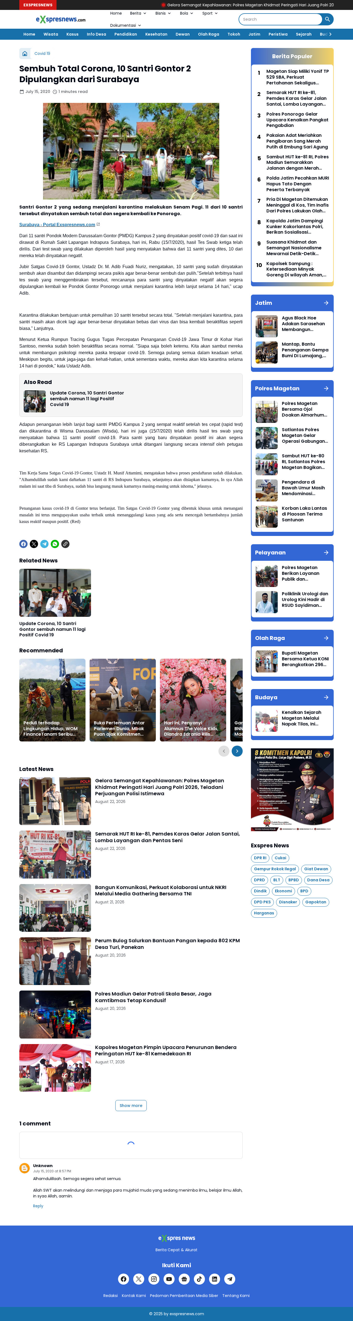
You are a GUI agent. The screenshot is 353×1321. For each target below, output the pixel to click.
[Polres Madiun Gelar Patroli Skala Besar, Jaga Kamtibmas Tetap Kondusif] (55, 1014)
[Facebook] (23, 544)
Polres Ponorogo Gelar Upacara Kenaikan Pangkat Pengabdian (297, 120)
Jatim (254, 34)
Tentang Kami (236, 1295)
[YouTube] (169, 1279)
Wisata (51, 34)
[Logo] (176, 1238)
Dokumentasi (123, 25)
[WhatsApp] (55, 544)
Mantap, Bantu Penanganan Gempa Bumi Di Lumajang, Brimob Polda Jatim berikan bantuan (305, 350)
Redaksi (110, 1295)
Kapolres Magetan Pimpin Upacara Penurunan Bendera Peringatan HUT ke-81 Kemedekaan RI (166, 1050)
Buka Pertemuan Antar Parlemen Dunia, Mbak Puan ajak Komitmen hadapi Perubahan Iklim (120, 728)
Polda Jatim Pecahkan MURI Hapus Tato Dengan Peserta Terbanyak (297, 184)
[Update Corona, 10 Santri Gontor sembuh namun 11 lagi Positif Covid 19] (35, 401)
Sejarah (304, 34)
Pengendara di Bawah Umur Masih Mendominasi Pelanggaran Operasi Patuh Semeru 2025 (303, 488)
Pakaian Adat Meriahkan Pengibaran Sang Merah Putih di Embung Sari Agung (297, 141)
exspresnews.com (187, 1314)
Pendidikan (125, 34)
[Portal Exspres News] (60, 19)
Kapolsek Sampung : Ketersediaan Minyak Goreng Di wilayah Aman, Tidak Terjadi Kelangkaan (295, 269)
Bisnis (161, 13)
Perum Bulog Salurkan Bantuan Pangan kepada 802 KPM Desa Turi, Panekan (167, 943)
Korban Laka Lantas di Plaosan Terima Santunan (304, 514)
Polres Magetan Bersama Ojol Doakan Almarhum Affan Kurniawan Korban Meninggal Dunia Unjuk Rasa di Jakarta (304, 409)
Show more (131, 1105)
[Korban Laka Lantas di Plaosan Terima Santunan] (267, 517)
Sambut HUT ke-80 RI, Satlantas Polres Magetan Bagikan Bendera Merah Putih (305, 461)
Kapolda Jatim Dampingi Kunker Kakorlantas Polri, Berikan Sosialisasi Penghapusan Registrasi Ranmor (294, 226)
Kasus (72, 34)
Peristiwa (278, 34)
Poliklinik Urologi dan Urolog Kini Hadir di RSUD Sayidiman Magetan (305, 599)
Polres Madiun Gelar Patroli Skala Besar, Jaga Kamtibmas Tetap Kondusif (153, 997)
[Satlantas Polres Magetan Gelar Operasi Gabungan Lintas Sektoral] (267, 438)
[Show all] (326, 303)
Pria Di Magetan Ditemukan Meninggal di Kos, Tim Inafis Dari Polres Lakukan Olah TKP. (297, 205)
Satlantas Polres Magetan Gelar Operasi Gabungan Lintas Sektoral (303, 435)
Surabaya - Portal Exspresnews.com (57, 224)
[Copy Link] (65, 544)
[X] (34, 544)
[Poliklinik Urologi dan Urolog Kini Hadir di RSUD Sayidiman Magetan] (267, 602)
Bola (184, 13)
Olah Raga (208, 34)
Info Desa (96, 34)
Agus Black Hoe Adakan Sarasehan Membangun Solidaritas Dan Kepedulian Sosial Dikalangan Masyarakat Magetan (303, 323)
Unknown (43, 1165)
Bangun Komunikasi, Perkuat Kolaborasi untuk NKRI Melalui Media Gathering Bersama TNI (160, 890)
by (166, 1314)
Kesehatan (156, 34)
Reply (38, 1206)
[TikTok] (199, 1279)
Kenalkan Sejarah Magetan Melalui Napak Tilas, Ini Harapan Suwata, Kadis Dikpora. (301, 718)
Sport (207, 13)
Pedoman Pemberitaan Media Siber (184, 1295)
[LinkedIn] (214, 1279)
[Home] (24, 53)
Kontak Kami (134, 1295)
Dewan (183, 34)
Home (116, 13)
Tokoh (234, 34)
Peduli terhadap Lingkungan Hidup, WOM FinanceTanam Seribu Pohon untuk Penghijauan (52, 728)
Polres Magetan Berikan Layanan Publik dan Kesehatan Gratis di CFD (304, 573)
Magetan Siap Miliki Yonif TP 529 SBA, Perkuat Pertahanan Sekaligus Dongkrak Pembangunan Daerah (297, 77)
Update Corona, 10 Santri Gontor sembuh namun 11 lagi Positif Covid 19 (87, 398)
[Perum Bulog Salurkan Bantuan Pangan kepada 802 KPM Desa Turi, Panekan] (55, 961)
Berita (135, 13)
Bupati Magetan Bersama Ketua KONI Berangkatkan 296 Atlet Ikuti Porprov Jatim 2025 (305, 659)
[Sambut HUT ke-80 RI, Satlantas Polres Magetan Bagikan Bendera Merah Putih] (267, 464)
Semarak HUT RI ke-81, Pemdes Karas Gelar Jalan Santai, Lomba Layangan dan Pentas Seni (167, 837)
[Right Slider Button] (328, 34)
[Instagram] (153, 1279)
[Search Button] (327, 19)
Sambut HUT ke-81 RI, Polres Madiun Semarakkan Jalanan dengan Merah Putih (297, 162)
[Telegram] (44, 544)
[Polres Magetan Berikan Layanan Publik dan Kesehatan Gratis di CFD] (267, 576)
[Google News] (184, 1279)
